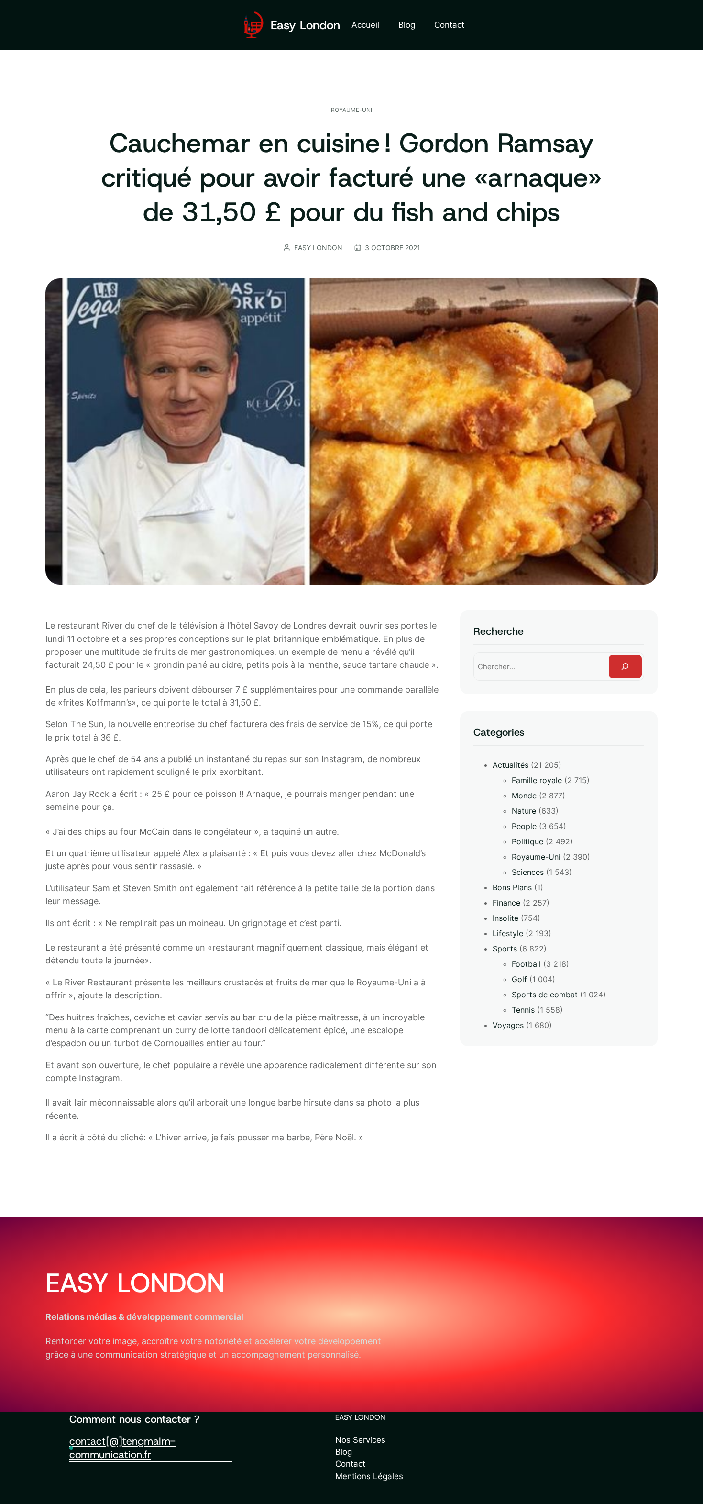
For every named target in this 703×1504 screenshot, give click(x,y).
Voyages (508, 1025)
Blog (343, 1452)
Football (526, 964)
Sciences (528, 872)
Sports (505, 948)
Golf (519, 979)
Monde (524, 795)
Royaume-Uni (351, 109)
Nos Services (360, 1440)
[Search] (625, 666)
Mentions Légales (369, 1476)
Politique (527, 841)
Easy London (305, 25)
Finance (506, 902)
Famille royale (537, 780)
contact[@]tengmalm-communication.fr (122, 1447)
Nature (524, 811)
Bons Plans (512, 887)
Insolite (505, 918)
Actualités (510, 765)
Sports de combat (545, 994)
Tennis (523, 1010)
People (524, 826)
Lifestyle (508, 933)
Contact (350, 1464)
